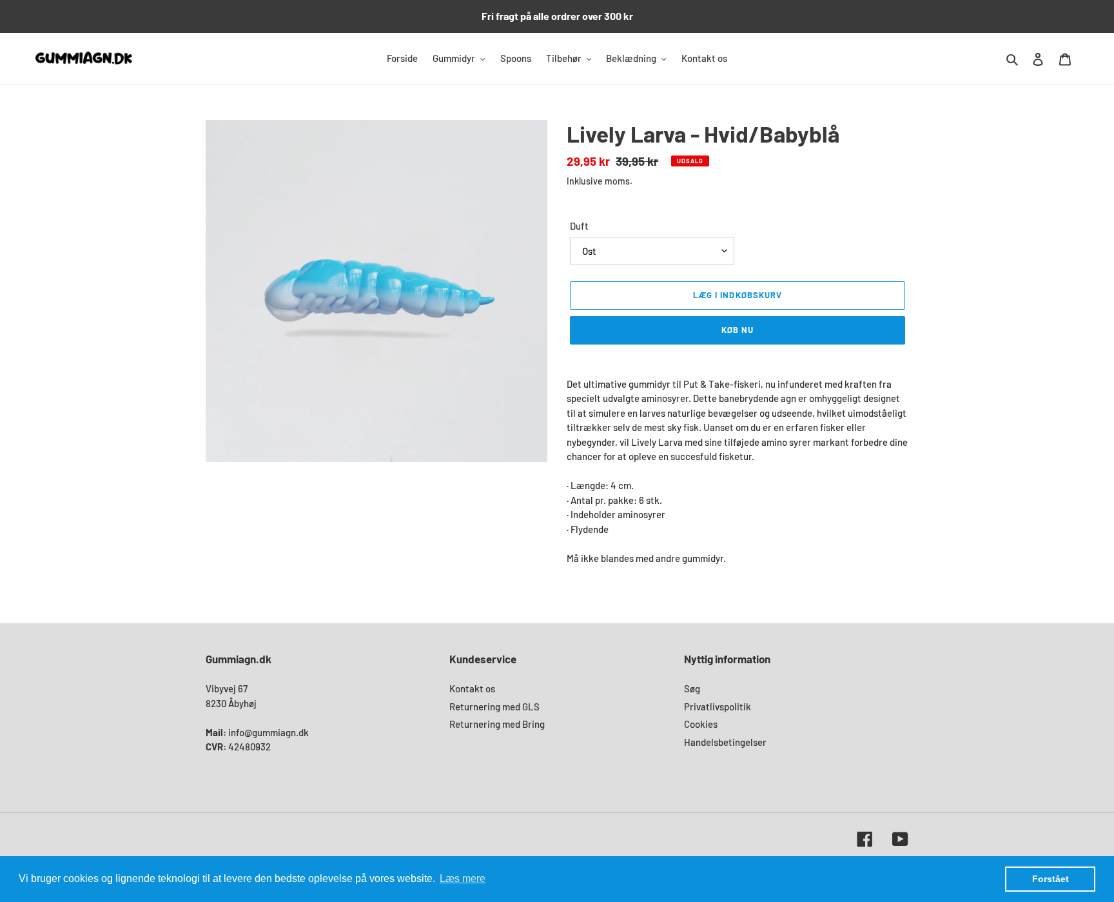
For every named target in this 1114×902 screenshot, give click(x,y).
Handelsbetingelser (725, 742)
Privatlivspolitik (717, 706)
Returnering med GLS (494, 706)
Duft (579, 226)
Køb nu (737, 330)
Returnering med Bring (497, 724)
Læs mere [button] (462, 878)
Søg (692, 688)
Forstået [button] (1050, 879)
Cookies (701, 724)
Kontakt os (472, 688)
